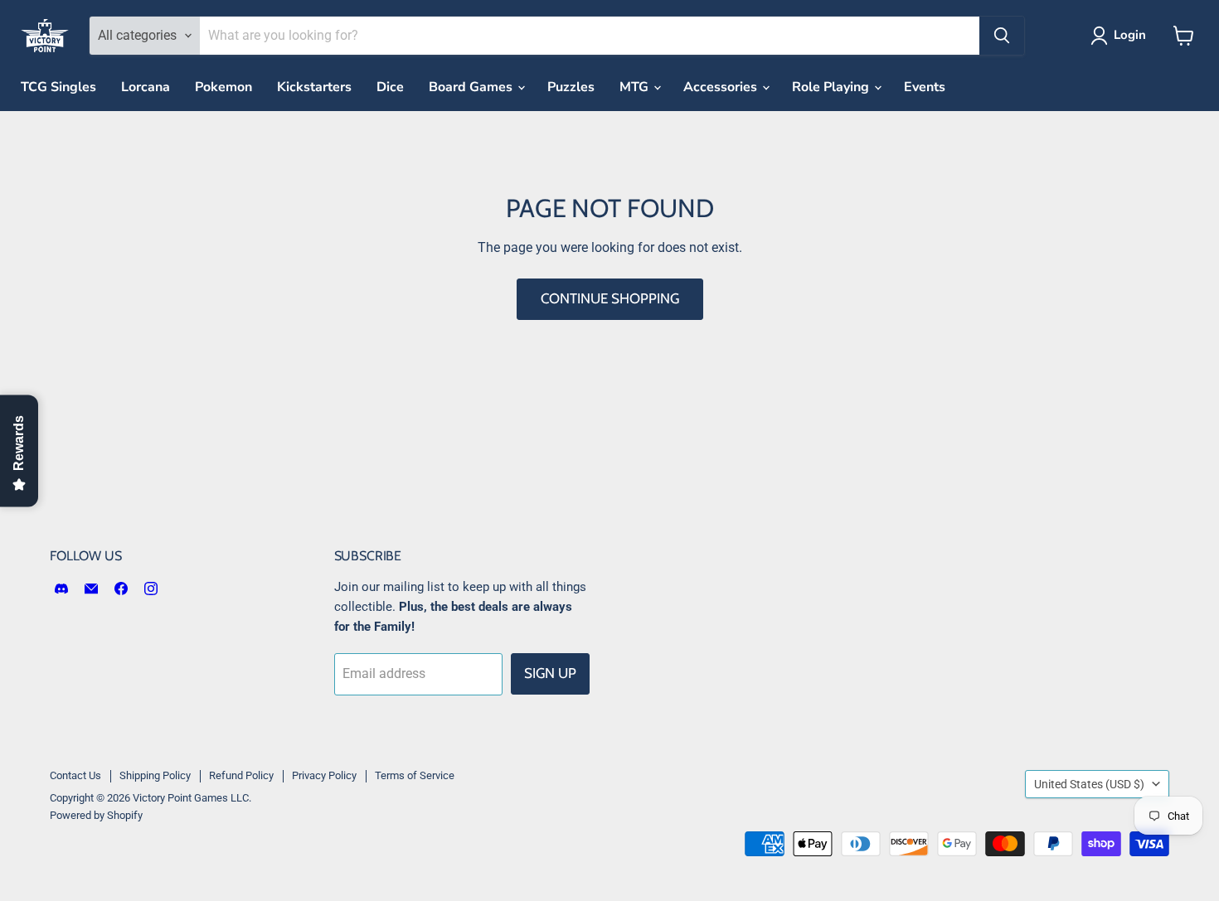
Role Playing (832, 87)
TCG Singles (58, 87)
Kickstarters (314, 87)
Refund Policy (241, 775)
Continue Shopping (610, 298)
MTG (635, 87)
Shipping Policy (155, 775)
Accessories (721, 87)
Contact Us (75, 775)
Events (924, 87)
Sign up (550, 673)
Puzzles (571, 87)
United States (1089, 784)
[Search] (1001, 36)
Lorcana (145, 87)
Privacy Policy (324, 775)
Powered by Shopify (96, 815)
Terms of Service (414, 775)
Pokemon (223, 87)
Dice (390, 87)
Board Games (472, 87)
